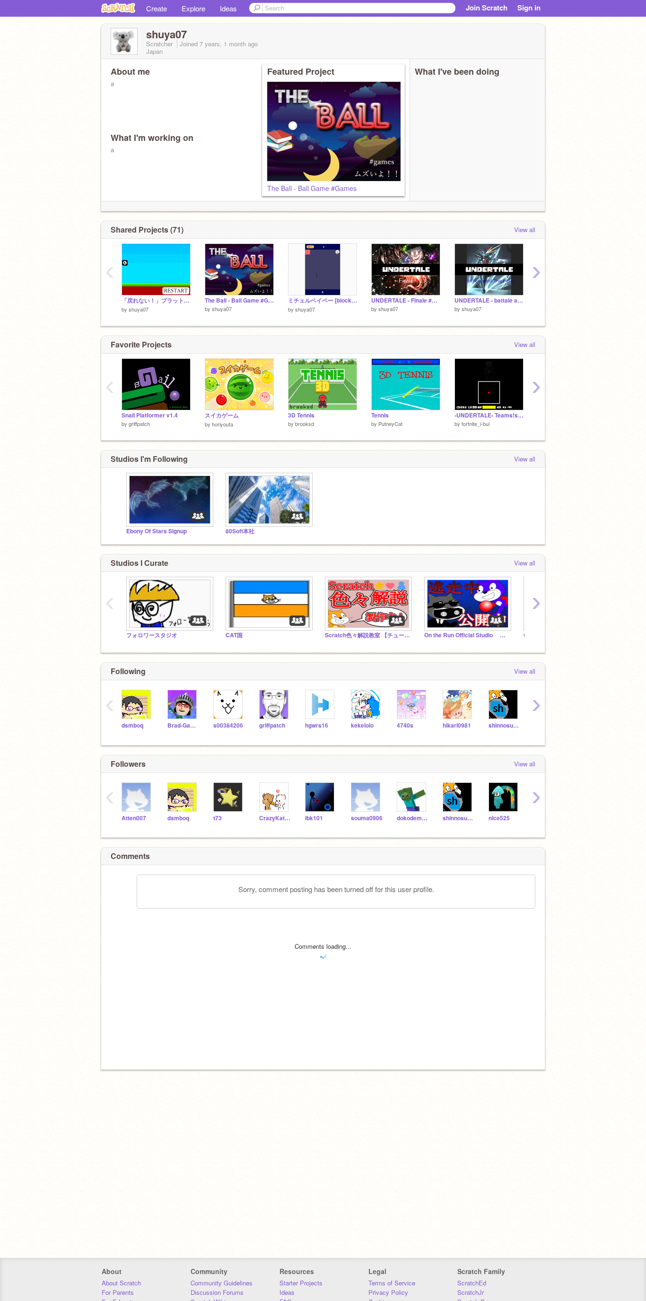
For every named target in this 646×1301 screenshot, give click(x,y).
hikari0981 (457, 725)
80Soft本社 (240, 531)
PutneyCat (390, 423)
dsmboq (132, 725)
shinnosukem (504, 725)
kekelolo (362, 725)
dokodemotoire (412, 818)
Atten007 (134, 818)
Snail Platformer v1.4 (150, 415)
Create (156, 8)
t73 (217, 818)
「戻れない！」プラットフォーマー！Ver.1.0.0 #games (156, 300)
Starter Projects (301, 1282)
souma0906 (367, 818)
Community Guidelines (222, 1282)
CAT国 (234, 635)
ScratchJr (470, 1292)
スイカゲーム (222, 415)
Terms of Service (391, 1282)
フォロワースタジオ (151, 635)
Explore (193, 8)
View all (524, 229)
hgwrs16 (316, 725)
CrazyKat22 (275, 818)
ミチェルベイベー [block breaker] (322, 300)
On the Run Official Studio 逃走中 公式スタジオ (466, 635)
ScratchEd (471, 1282)
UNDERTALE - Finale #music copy (405, 300)
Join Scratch (486, 7)
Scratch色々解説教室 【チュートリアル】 (367, 635)
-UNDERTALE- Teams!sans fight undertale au (489, 415)
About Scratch (121, 1282)
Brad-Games (183, 725)
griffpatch (139, 423)
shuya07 (138, 309)
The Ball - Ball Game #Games (312, 188)
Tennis (380, 415)
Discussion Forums (217, 1292)
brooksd (304, 423)
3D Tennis (301, 415)
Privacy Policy (388, 1292)
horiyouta (222, 424)
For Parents (118, 1292)
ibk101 (314, 818)
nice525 (499, 818)
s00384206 (228, 725)
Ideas (228, 8)
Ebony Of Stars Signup (156, 531)
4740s (405, 725)
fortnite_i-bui (475, 423)
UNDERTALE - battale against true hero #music (489, 300)
